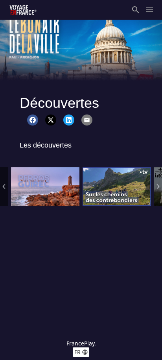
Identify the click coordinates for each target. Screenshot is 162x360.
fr (77, 352)
